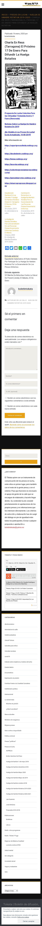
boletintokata (10, 36)
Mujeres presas (10, 725)
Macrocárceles (9, 714)
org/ (26, 164)
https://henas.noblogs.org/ (16, 159)
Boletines (9, 819)
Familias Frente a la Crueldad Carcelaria (17, 683)
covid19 (7, 656)
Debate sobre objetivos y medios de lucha (18, 662)
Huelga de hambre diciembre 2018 (17, 767)
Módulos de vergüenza (12, 720)
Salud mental (9, 850)
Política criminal (10, 736)
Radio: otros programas (12, 830)
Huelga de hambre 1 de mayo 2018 (17, 761)
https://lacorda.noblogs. (15, 164)
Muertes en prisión (12, 703)
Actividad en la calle (17, 300)
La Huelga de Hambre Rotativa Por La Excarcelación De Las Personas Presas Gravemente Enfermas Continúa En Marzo (12, 226)
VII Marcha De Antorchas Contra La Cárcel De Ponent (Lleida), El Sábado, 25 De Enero (21, 278)
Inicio (5, 15)
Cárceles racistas (10, 651)
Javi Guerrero (10, 799)
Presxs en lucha (18, 15)
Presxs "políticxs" (10, 741)
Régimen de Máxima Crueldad (14, 841)
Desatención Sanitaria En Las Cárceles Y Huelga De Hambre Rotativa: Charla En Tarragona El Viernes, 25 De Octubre (12, 199)
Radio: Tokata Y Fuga (11, 836)
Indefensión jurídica (11, 689)
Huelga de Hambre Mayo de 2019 (17, 778)
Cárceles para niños (11, 646)
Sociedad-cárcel (10, 861)
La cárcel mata (9, 700)
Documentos (9, 673)
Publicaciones (9, 815)
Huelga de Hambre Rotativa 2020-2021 (18, 794)
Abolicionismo (9, 624)
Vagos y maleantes (11, 866)
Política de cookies (23, 917)
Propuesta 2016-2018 (13, 810)
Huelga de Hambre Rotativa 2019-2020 (18, 788)
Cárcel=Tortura (9, 640)
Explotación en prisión (12, 678)
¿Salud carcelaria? (12, 709)
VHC (6, 872)
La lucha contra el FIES (13, 845)
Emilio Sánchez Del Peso (14, 756)
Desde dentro (9, 667)
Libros (8, 825)
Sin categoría (9, 856)
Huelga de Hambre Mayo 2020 (16, 772)
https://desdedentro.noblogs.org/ (19, 154)
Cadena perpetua (10, 635)
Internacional (9, 694)
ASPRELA (9, 751)
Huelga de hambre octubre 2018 (16, 783)
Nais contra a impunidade (13, 730)
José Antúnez (10, 805)
